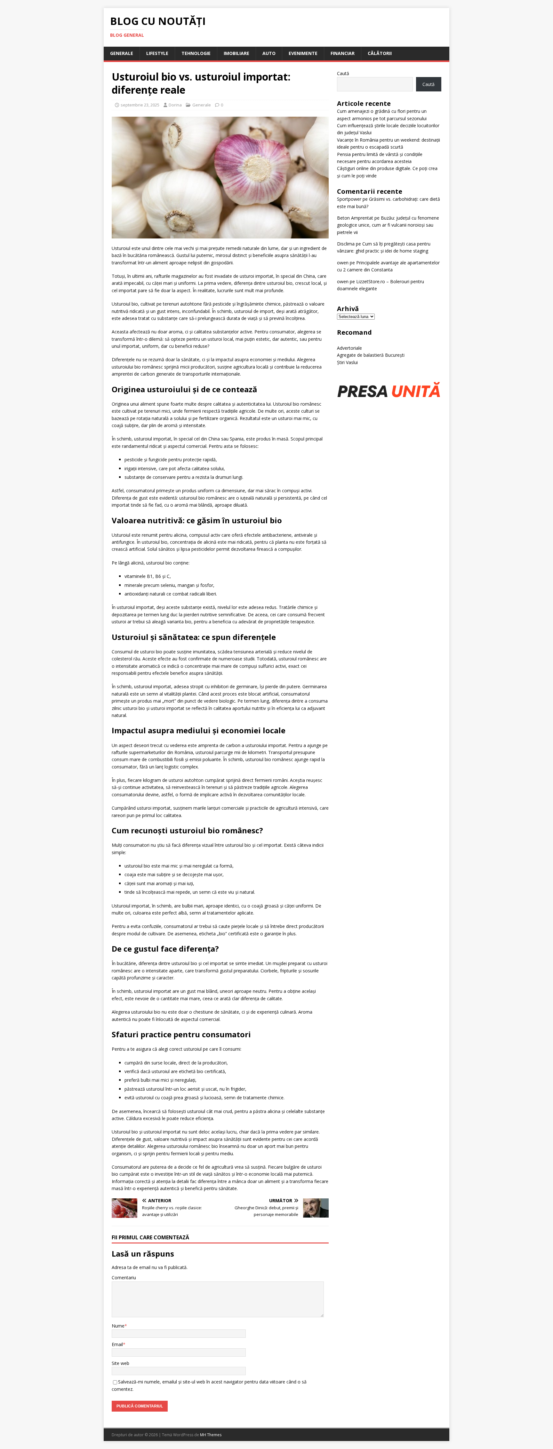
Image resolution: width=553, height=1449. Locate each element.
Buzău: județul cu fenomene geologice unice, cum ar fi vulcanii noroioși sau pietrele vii (388, 225)
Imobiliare (236, 53)
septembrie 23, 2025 (140, 105)
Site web (120, 1363)
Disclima (346, 244)
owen (343, 263)
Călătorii (380, 53)
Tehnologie (196, 53)
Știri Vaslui (347, 362)
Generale (121, 53)
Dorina (175, 105)
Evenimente (303, 53)
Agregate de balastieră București (371, 355)
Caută (343, 73)
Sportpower (349, 199)
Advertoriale (349, 348)
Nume (118, 1326)
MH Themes (210, 1434)
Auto (269, 53)
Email (117, 1344)
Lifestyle (157, 53)
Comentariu (124, 1277)
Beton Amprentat (355, 218)
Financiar (343, 53)
